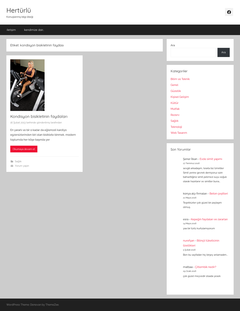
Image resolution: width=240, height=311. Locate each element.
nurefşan (188, 240)
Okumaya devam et (24, 149)
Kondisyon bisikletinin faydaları (38, 116)
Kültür (174, 103)
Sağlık (18, 161)
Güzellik (176, 91)
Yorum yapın (22, 165)
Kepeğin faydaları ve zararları (209, 219)
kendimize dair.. (34, 29)
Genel (174, 85)
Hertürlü (18, 10)
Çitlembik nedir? (205, 267)
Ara (173, 45)
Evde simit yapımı (211, 159)
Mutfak (175, 108)
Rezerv (175, 115)
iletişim (11, 29)
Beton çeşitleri (218, 193)
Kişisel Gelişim (180, 96)
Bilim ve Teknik (180, 79)
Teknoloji (176, 126)
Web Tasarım (179, 132)
